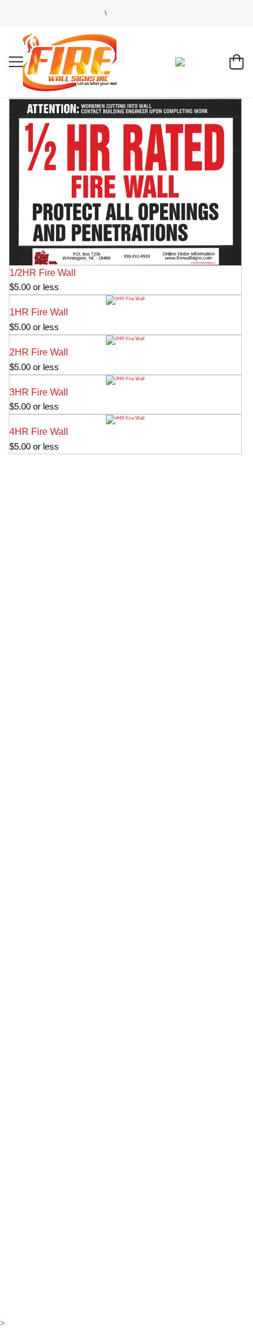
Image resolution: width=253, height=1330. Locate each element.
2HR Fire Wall (38, 352)
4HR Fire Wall (38, 432)
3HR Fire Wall (38, 392)
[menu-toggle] (16, 62)
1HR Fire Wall (38, 312)
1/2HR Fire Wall (42, 273)
